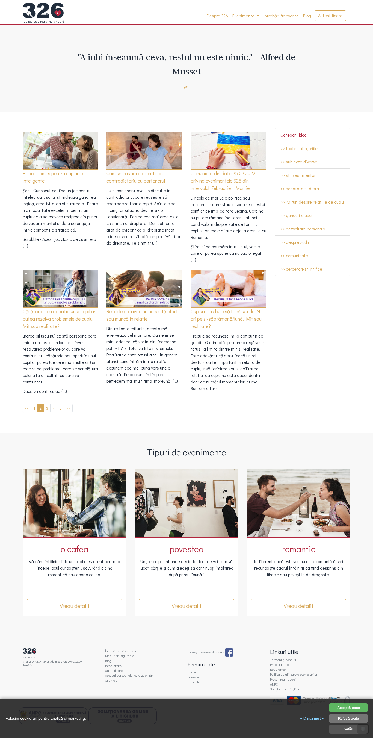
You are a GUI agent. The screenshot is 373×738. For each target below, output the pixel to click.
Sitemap (111, 680)
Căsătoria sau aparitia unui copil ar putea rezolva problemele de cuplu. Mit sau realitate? (59, 318)
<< (27, 408)
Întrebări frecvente (281, 16)
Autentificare (330, 15)
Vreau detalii (74, 605)
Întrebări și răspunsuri (121, 651)
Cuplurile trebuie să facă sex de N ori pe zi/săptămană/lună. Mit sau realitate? (226, 318)
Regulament (279, 669)
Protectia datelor (281, 664)
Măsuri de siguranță (119, 656)
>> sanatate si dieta (299, 188)
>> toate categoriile (299, 148)
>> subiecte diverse (298, 162)
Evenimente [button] (244, 16)
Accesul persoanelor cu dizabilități (129, 675)
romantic (194, 682)
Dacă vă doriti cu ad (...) (45, 391)
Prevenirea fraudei (283, 679)
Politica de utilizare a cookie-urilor (293, 674)
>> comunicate (294, 255)
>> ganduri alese (296, 215)
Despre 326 (218, 16)
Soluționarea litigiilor (284, 689)
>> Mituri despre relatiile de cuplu (312, 202)
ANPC (274, 684)
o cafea (193, 672)
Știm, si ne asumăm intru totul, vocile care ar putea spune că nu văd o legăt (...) (226, 253)
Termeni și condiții (283, 659)
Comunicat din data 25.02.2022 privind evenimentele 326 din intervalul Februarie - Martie (223, 180)
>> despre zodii (294, 242)
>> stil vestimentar (298, 175)
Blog (307, 16)
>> (68, 408)
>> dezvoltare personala (302, 229)
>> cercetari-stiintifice (301, 269)
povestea (194, 677)
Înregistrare (113, 665)
